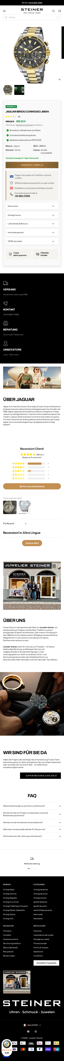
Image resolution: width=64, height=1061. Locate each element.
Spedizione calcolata (24, 125)
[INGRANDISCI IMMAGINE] (60, 79)
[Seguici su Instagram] (35, 1031)
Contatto (7, 935)
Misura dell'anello (10, 947)
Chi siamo (7, 931)
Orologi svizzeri (40, 898)
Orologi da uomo (41, 894)
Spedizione (38, 951)
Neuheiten (38, 918)
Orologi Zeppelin (10, 898)
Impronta (37, 931)
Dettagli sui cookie (41, 939)
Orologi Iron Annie (11, 902)
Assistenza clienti (10, 939)
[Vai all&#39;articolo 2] (19, 90)
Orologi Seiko (8, 889)
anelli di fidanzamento (43, 910)
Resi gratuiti (8, 951)
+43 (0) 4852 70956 (35, 3)
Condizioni (38, 956)
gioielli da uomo (40, 906)
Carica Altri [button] (32, 543)
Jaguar (16, 146)
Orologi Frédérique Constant (15, 906)
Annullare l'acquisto (46, 962)
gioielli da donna (40, 902)
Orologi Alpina (9, 914)
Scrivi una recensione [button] (32, 486)
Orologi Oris (8, 918)
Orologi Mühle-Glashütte (14, 910)
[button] (18, 464)
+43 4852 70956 (22, 196)
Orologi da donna (41, 889)
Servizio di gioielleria (12, 943)
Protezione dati (40, 943)
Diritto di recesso (41, 947)
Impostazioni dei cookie (43, 935)
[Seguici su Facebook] (28, 1031)
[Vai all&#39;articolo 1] (8, 90)
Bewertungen (9, 956)
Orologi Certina (9, 894)
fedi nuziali (38, 914)
